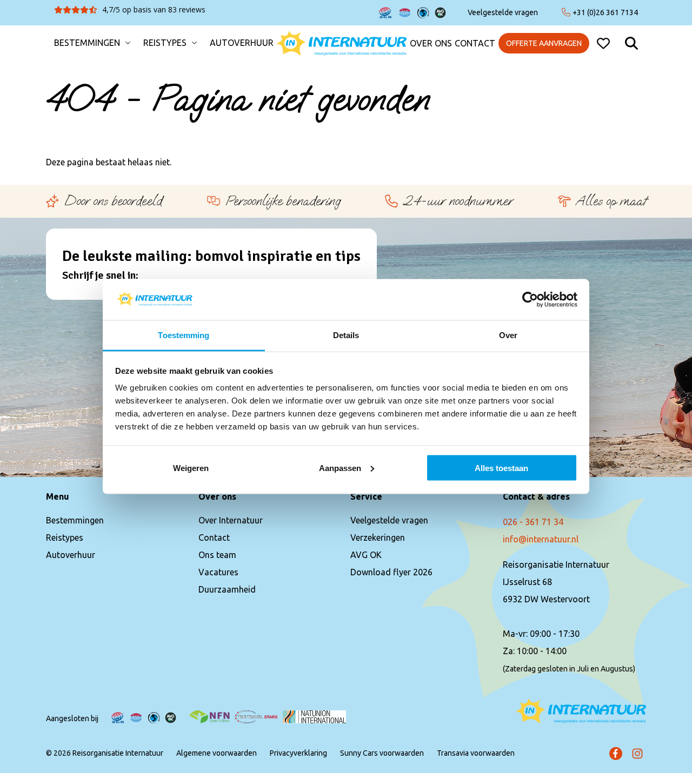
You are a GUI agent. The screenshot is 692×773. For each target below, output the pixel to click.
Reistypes (165, 43)
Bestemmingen (87, 43)
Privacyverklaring (298, 753)
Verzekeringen (377, 537)
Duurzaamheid (227, 589)
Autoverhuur (242, 43)
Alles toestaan (501, 467)
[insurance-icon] (385, 12)
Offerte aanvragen (544, 43)
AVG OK (366, 555)
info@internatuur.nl (540, 539)
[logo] (342, 43)
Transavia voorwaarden (476, 753)
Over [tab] (508, 335)
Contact (475, 43)
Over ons (431, 43)
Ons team (217, 555)
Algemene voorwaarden (216, 753)
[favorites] (603, 43)
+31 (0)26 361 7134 (605, 13)
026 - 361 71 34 (533, 522)
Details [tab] (346, 335)
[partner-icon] (209, 716)
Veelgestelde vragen (503, 12)
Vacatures (218, 572)
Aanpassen (340, 467)
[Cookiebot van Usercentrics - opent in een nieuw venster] (530, 299)
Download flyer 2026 (391, 572)
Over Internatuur (230, 520)
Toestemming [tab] (183, 335)
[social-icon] (615, 753)
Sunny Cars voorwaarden (382, 753)
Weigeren (191, 467)
